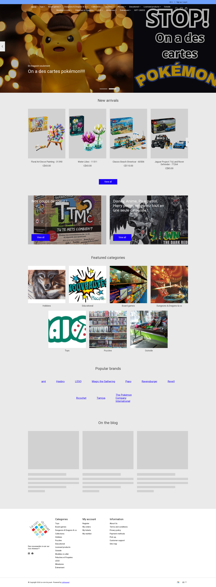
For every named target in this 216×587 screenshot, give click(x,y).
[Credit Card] (178, 582)
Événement (59, 567)
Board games (128, 306)
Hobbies (47, 306)
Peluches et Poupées (84, 10)
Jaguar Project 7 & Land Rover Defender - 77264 (169, 163)
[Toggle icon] (176, 8)
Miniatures (59, 564)
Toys (67, 350)
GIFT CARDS (139, 10)
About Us (113, 523)
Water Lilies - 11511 (87, 162)
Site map (113, 544)
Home (33, 7)
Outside (167, 7)
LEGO (57, 561)
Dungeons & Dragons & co (169, 306)
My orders (86, 527)
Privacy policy (115, 530)
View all (108, 181)
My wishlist (87, 534)
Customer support (117, 540)
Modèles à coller (62, 554)
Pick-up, (113, 537)
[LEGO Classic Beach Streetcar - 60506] (128, 133)
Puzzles (108, 350)
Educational (87, 306)
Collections (59, 534)
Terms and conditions (119, 527)
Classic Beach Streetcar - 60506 (128, 162)
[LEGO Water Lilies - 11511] (87, 133)
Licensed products (62, 547)
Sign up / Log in (181, 2)
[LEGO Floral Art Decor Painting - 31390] (46, 133)
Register (85, 523)
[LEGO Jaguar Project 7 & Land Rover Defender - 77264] (169, 133)
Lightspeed (65, 582)
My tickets (86, 530)
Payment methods (117, 534)
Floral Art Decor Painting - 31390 (46, 162)
